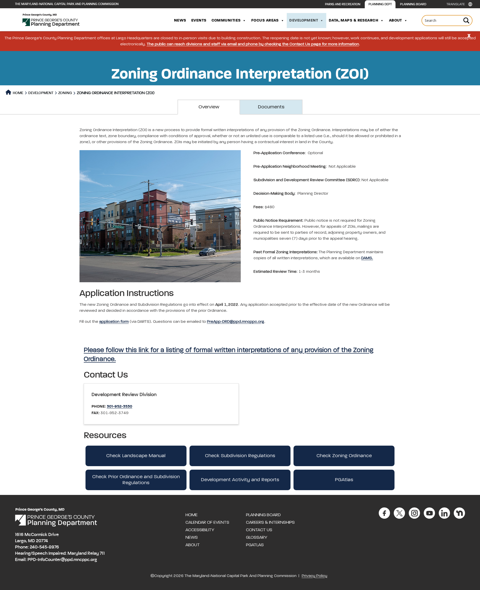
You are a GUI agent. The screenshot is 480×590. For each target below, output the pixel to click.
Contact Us (259, 530)
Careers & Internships (270, 522)
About (395, 21)
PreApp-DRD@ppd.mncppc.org (235, 322)
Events (198, 21)
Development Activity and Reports (240, 479)
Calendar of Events (207, 522)
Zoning (65, 93)
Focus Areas (265, 21)
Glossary (256, 537)
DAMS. (367, 258)
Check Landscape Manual (136, 455)
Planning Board (413, 4)
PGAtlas (344, 479)
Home (17, 93)
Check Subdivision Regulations (240, 455)
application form (114, 322)
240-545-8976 (44, 547)
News (180, 21)
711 (102, 553)
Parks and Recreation (342, 4)
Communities (226, 21)
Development (303, 21)
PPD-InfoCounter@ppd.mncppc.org (62, 559)
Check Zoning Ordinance (344, 455)
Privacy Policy (314, 576)
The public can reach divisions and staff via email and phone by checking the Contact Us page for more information (253, 44)
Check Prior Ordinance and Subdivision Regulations (136, 479)
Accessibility (200, 530)
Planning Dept (380, 4)
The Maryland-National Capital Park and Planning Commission (66, 4)
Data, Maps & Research (353, 21)
